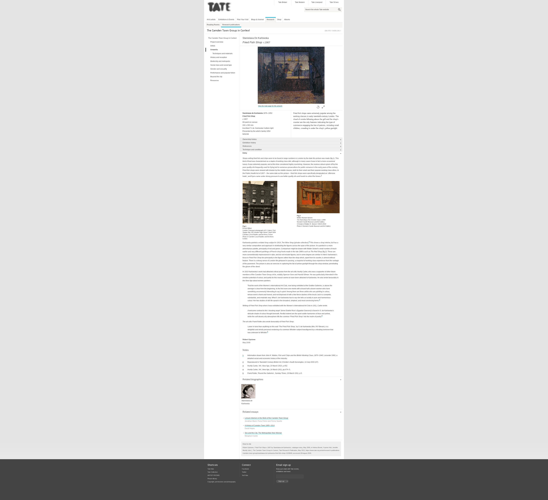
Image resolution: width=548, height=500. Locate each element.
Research (270, 20)
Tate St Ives (334, 2)
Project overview (216, 42)
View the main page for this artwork (270, 106)
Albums (287, 20)
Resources (214, 81)
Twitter (244, 472)
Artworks (214, 50)
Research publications (231, 25)
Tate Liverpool (316, 2)
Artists (212, 46)
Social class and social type (221, 65)
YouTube (245, 475)
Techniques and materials (222, 54)
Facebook (245, 469)
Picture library (212, 478)
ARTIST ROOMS (213, 475)
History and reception (218, 57)
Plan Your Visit (242, 20)
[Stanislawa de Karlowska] (248, 397)
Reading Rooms (213, 25)
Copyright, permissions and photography (221, 482)
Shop (279, 20)
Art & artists (211, 20)
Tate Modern (300, 2)
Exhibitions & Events (226, 20)
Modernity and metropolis (220, 61)
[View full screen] (291, 102)
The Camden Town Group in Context (222, 38)
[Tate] (220, 13)
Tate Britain (282, 2)
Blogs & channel (257, 20)
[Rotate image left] (318, 107)
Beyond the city (216, 77)
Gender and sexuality (218, 69)
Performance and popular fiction (222, 73)
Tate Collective (212, 472)
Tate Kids (210, 469)
